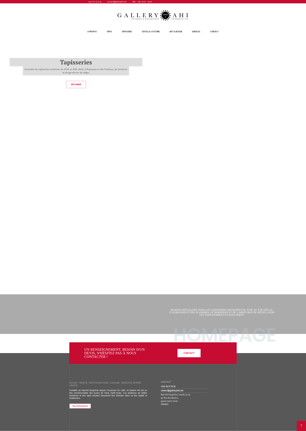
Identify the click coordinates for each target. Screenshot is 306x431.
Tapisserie (127, 31)
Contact (214, 31)
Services (196, 31)
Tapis (109, 31)
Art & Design (175, 31)
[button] (189, 353)
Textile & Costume (151, 31)
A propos (92, 31)
